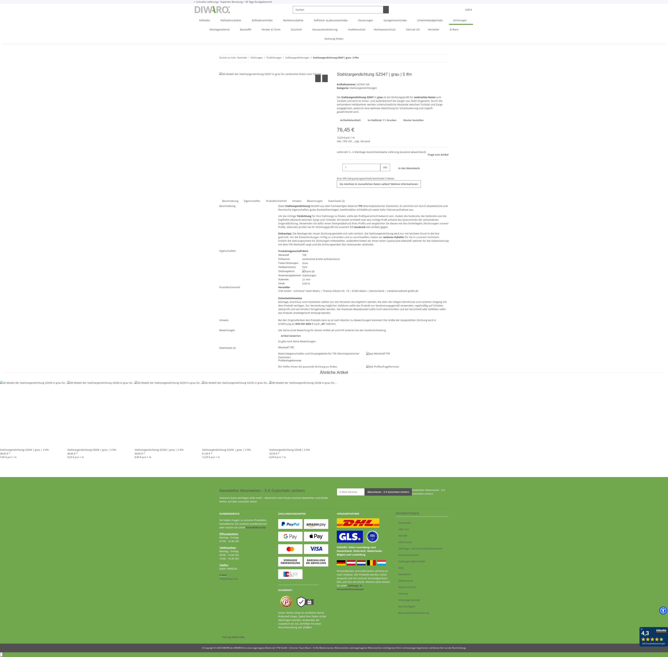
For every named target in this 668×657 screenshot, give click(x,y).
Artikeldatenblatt (350, 120)
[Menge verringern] (339, 167)
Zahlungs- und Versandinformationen (420, 548)
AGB (400, 567)
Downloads (404, 522)
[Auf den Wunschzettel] (325, 78)
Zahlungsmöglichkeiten (412, 561)
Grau (305, 263)
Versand (365, 141)
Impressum (405, 542)
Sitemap (403, 593)
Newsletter (404, 574)
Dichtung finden (334, 38)
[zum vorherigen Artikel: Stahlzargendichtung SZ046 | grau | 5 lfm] (361, 58)
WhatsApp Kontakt (409, 600)
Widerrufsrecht (407, 587)
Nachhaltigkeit (406, 606)
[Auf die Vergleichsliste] (318, 78)
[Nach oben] (1, 654)
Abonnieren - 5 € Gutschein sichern (388, 492)
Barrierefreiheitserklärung (413, 613)
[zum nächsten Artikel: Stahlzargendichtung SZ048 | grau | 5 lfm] (368, 58)
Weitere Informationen (404, 184)
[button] (453, 10)
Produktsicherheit (276, 201)
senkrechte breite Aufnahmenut (321, 259)
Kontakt (402, 535)
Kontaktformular (256, 527)
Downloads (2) (336, 201)
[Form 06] (308, 271)
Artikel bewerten (291, 335)
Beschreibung (230, 201)
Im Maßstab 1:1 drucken (381, 120)
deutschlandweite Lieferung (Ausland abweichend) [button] (396, 152)
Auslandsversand (408, 555)
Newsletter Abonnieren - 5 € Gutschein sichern (428, 491)
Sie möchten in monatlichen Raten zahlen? (379, 184)
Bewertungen (315, 201)
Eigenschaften (252, 201)
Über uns (403, 529)
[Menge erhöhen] (383, 175)
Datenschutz (405, 580)
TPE (304, 255)
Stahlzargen (309, 275)
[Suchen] (386, 9)
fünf (304, 267)
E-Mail (223, 575)
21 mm (306, 279)
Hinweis (296, 201)
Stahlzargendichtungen (363, 88)
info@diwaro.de (228, 578)
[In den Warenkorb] (222, 70)
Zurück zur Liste (227, 57)
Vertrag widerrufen (233, 637)
